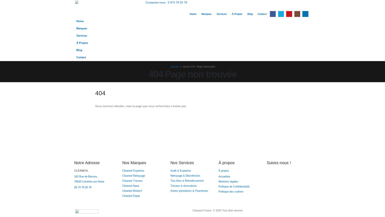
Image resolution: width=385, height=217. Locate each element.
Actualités (225, 176)
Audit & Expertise (180, 170)
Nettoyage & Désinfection (185, 175)
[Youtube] (289, 14)
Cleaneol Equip (131, 195)
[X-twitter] (283, 173)
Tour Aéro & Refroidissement (187, 180)
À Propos (237, 14)
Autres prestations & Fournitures (189, 190)
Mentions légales (228, 181)
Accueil (175, 66)
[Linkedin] (304, 173)
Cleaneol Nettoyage (133, 175)
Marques (207, 14)
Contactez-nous (156, 2)
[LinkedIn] (305, 14)
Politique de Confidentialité (234, 186)
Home (193, 14)
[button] (307, 7)
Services (222, 14)
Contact (262, 14)
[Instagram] (297, 14)
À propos (224, 170)
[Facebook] (273, 14)
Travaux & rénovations (183, 185)
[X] (281, 14)
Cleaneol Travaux (132, 180)
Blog (250, 14)
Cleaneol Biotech (132, 190)
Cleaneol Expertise (133, 170)
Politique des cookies (231, 191)
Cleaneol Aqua (130, 185)
